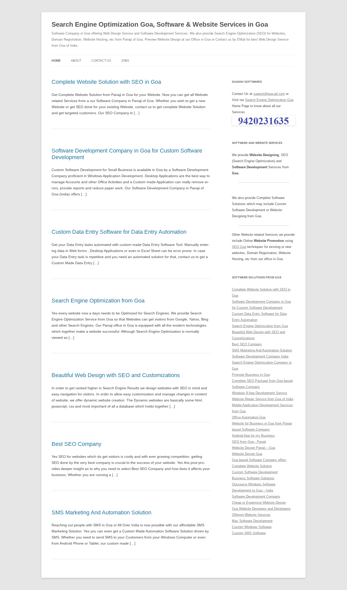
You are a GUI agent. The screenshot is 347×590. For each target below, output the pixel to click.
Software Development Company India (260, 356)
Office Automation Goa (248, 417)
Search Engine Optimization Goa (269, 100)
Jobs (125, 60)
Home (56, 60)
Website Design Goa (247, 454)
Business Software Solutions (253, 478)
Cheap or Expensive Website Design (259, 502)
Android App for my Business (253, 435)
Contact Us (101, 60)
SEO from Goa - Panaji (249, 442)
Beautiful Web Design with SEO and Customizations (116, 375)
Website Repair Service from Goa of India (262, 399)
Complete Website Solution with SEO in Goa (106, 82)
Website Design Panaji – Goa (253, 448)
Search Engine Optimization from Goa (98, 300)
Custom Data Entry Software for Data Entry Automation (119, 232)
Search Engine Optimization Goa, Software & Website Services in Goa (160, 24)
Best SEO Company (76, 444)
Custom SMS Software (249, 533)
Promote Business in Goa (251, 375)
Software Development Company (256, 496)
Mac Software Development (252, 521)
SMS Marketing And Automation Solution (101, 512)
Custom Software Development (255, 472)
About (76, 60)
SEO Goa (239, 247)
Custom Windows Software (252, 527)
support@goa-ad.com (269, 94)
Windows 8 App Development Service (259, 393)
